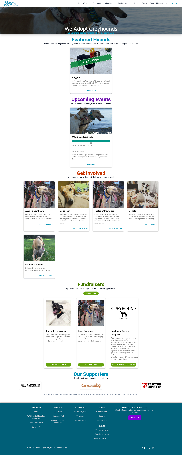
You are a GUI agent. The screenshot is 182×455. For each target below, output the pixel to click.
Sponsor (102, 416)
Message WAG (80, 420)
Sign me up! (135, 417)
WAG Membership (36, 423)
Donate (136, 3)
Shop (152, 3)
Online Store (102, 420)
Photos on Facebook (102, 438)
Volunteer (80, 416)
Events (144, 3)
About (36, 412)
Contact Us (36, 427)
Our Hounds (97, 3)
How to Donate (102, 412)
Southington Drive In (78, 152)
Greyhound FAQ (58, 416)
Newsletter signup (102, 434)
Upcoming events (102, 430)
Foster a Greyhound (80, 412)
